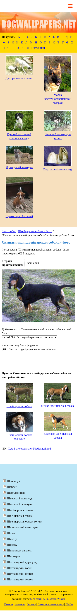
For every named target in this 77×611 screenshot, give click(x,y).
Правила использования (51, 604)
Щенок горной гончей (19, 216)
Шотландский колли (19, 568)
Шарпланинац (16, 492)
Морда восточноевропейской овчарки (57, 98)
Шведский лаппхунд (19, 504)
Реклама (31, 604)
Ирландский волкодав (19, 167)
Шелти (11, 533)
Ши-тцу (12, 539)
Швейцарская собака (19, 406)
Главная (8, 604)
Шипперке (13, 556)
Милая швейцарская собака (57, 405)
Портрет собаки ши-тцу (57, 169)
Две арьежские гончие (19, 78)
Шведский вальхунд (19, 498)
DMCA (69, 604)
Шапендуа (13, 481)
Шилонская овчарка (19, 550)
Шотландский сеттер (20, 573)
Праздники (38, 47)
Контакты (20, 604)
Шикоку (12, 544)
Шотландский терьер (20, 579)
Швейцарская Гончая (20, 510)
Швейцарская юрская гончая (24, 521)
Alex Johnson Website (54, 599)
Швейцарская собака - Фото (35, 231)
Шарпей (12, 486)
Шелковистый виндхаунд (22, 527)
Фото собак (9, 231)
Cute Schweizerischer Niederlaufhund (29, 448)
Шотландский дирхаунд (22, 562)
